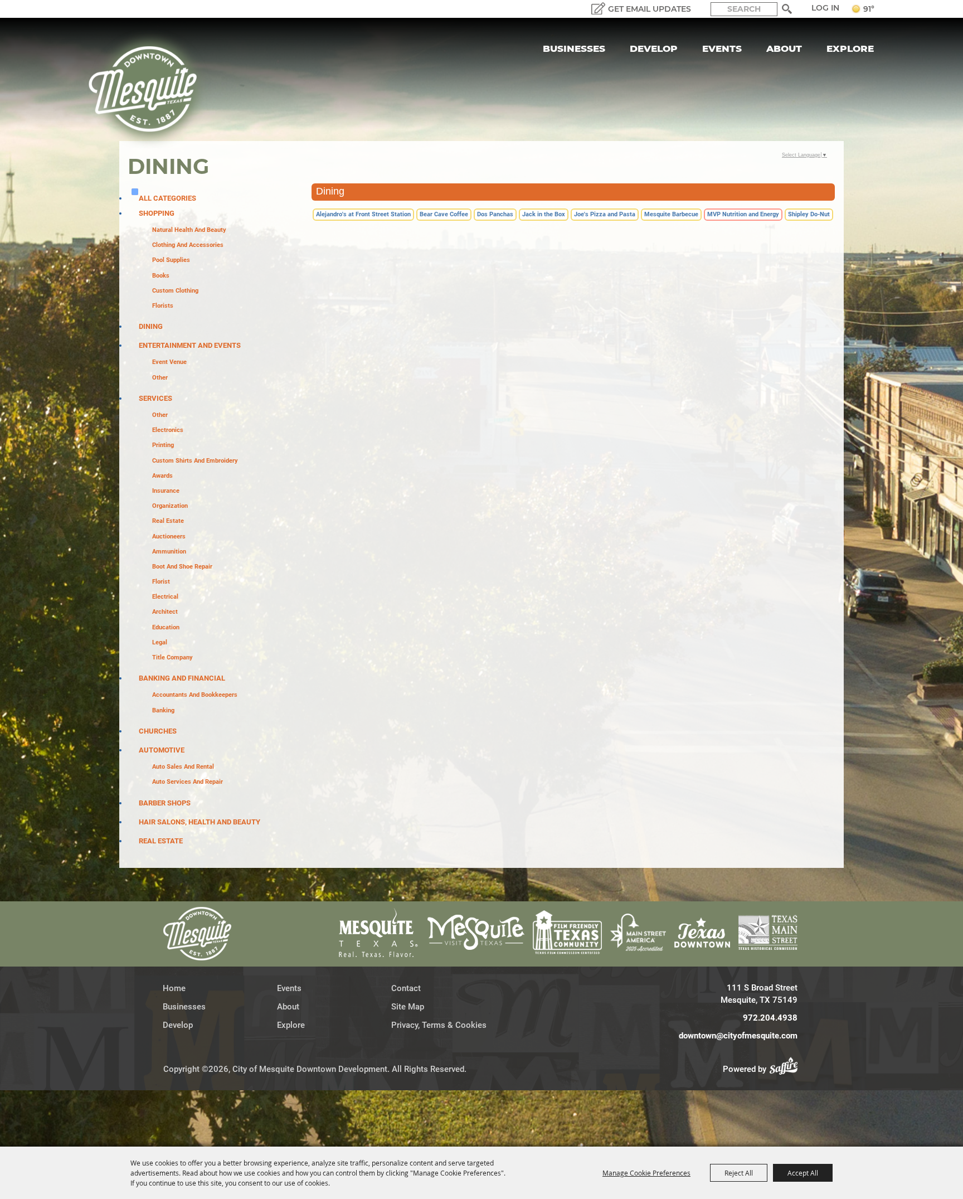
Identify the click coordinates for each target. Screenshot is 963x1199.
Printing (163, 445)
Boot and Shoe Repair (182, 566)
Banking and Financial (182, 678)
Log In (825, 8)
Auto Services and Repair (187, 781)
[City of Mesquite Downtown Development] (149, 89)
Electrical (165, 596)
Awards (162, 475)
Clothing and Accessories (187, 245)
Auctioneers (169, 536)
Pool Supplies (171, 260)
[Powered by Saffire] (787, 1069)
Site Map (407, 1007)
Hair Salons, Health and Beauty (199, 822)
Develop (654, 48)
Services (155, 398)
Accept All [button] (802, 1172)
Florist (161, 581)
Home (174, 988)
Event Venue (169, 362)
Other (160, 377)
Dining (151, 326)
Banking (163, 710)
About (784, 48)
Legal (159, 642)
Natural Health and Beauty (189, 230)
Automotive (161, 750)
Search (787, 9)
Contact (406, 988)
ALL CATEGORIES (167, 198)
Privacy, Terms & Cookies (439, 1025)
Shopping (156, 213)
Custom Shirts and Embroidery (195, 460)
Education (165, 627)
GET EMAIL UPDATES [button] (649, 9)
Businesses (574, 48)
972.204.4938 (770, 1018)
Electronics (167, 430)
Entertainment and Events (190, 345)
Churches (158, 731)
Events (722, 48)
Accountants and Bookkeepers (194, 694)
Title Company (172, 657)
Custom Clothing (175, 290)
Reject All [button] (738, 1172)
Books (160, 275)
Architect (165, 611)
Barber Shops (165, 803)
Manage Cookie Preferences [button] (646, 1172)
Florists (162, 305)
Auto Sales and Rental (183, 766)
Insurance (165, 490)
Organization (170, 505)
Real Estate (168, 521)
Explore (850, 48)
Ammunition (169, 551)
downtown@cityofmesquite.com (738, 1036)
